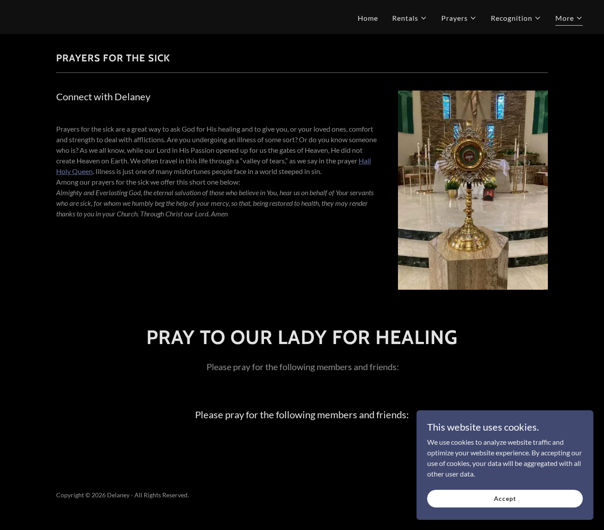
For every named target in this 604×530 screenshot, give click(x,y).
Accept (505, 498)
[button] (409, 18)
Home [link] (368, 18)
